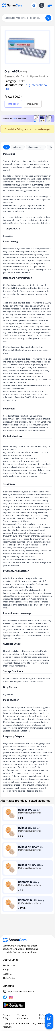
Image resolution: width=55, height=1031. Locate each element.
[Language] (34, 5)
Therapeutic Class (35, 147)
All (6, 147)
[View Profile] (41, 5)
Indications (17, 147)
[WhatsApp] (49, 1018)
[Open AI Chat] (49, 1025)
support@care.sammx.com (21, 991)
